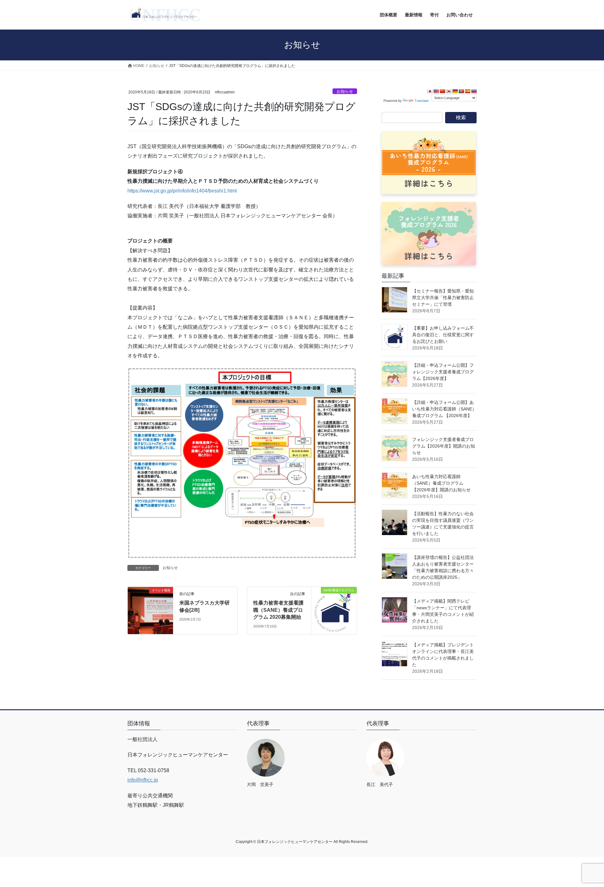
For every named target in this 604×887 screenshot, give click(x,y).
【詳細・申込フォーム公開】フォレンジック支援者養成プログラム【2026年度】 (443, 372)
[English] (436, 91)
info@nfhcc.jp (142, 780)
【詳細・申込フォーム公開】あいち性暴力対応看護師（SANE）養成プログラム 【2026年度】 (444, 409)
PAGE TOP (584, 854)
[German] (455, 91)
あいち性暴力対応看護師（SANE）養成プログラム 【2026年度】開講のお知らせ (441, 483)
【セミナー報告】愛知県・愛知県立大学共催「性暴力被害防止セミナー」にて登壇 (443, 297)
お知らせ (345, 91)
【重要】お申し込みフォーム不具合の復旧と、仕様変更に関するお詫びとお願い (443, 335)
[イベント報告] (150, 610)
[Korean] (448, 91)
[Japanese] (430, 91)
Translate (421, 101)
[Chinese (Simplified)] (442, 91)
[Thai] (474, 91)
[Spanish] (467, 91)
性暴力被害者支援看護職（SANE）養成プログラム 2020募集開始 (278, 610)
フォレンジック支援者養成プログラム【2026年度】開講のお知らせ (443, 446)
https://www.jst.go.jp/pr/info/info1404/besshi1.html (182, 190)
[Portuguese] (461, 91)
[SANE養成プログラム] (334, 610)
